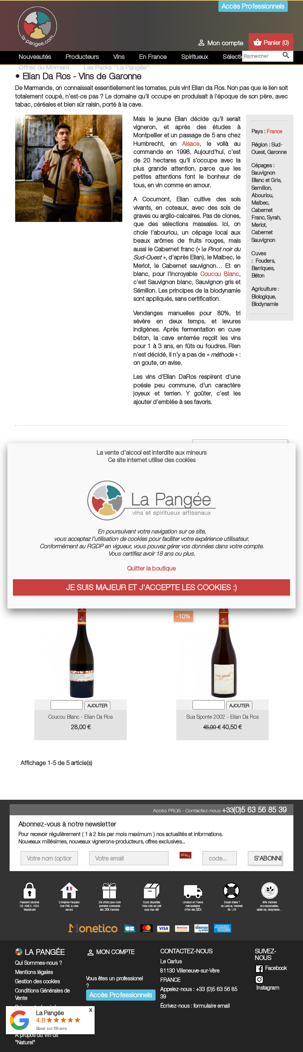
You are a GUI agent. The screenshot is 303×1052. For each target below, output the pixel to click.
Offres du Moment (44, 67)
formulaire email (212, 1005)
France (274, 131)
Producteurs (82, 56)
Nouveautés (35, 56)
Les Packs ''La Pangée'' (117, 67)
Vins (119, 56)
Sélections (237, 56)
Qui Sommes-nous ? (38, 963)
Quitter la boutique (151, 568)
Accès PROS (167, 810)
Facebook (275, 968)
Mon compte (110, 951)
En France (153, 56)
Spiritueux (194, 56)
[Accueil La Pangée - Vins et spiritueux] (37, 25)
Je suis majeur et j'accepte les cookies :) (151, 587)
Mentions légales (34, 972)
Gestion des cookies (37, 981)
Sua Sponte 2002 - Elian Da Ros (223, 717)
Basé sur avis (51, 1028)
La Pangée (50, 1012)
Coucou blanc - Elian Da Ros (80, 717)
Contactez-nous (203, 810)
